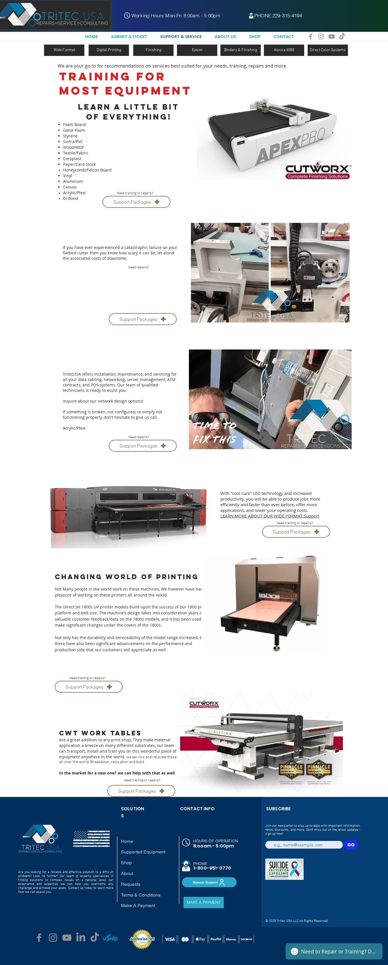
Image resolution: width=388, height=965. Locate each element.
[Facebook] (310, 36)
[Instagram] (321, 36)
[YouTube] (331, 36)
